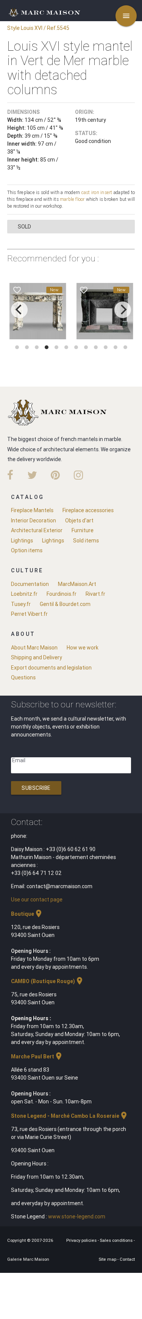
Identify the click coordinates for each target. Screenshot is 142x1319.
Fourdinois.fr (61, 593)
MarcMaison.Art (77, 584)
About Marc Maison (34, 647)
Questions (23, 677)
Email (18, 760)
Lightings (22, 540)
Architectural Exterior (36, 530)
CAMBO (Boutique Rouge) (47, 981)
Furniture (83, 530)
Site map (108, 1259)
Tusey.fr (21, 604)
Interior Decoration (33, 520)
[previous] (19, 309)
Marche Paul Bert (37, 1056)
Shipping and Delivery (36, 657)
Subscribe (36, 788)
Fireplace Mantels (32, 510)
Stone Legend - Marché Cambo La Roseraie (69, 1115)
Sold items (86, 540)
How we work (82, 647)
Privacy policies (82, 1240)
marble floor (72, 199)
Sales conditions (117, 1240)
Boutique (27, 913)
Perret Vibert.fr (29, 614)
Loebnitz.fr (24, 593)
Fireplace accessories (88, 510)
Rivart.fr (95, 593)
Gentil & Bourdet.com (65, 604)
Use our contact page (36, 899)
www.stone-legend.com (76, 1216)
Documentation (30, 584)
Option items (26, 550)
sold (24, 226)
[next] (122, 309)
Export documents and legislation (51, 667)
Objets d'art (79, 520)
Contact (127, 1259)
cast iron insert (96, 192)
